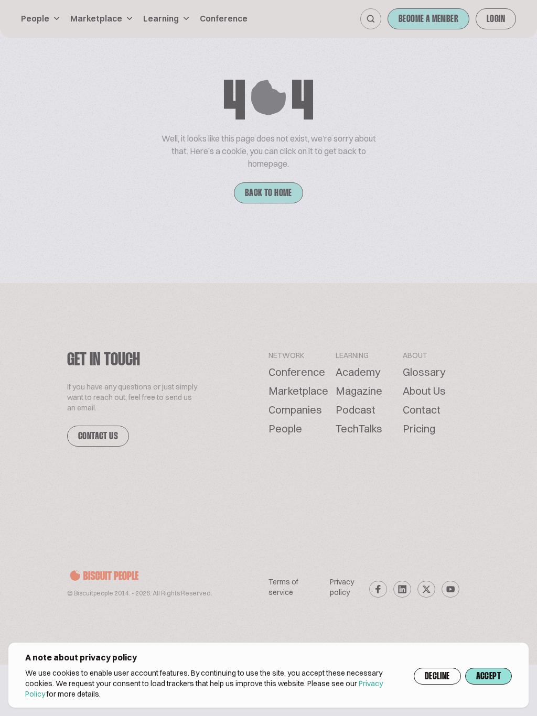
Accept (488, 676)
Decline (437, 676)
